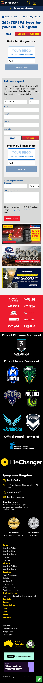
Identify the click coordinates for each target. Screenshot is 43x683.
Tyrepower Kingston (23, 8)
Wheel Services (9, 587)
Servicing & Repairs (10, 581)
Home (6, 17)
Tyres (5, 545)
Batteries (6, 578)
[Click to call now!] (28, 3)
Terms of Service (30, 210)
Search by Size (9, 551)
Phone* (6, 114)
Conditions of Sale (30, 677)
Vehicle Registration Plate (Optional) (13, 181)
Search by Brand (9, 554)
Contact (6, 602)
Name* (6, 106)
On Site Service (10, 593)
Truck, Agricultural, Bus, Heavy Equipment (19, 596)
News (5, 611)
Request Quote (12, 218)
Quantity (32, 98)
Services (7, 572)
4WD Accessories (10, 575)
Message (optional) (11, 191)
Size (5, 98)
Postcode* (8, 129)
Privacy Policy (15, 210)
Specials (7, 599)
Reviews (7, 617)
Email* (6, 121)
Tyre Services (8, 584)
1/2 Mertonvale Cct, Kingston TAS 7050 (22, 486)
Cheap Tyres (7, 634)
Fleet (5, 608)
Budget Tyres (8, 631)
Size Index (7, 625)
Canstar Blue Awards (11, 628)
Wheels (6, 563)
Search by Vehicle (10, 548)
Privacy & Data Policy (16, 677)
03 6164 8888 (14, 492)
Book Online (9, 605)
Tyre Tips (6, 560)
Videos (6, 614)
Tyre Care (6, 557)
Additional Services (10, 590)
